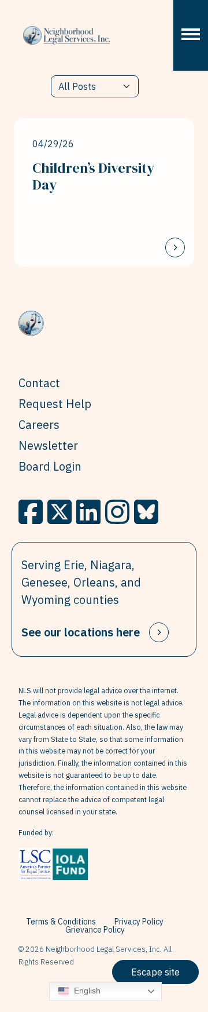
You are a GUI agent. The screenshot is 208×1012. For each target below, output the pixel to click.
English (86, 990)
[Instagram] (117, 512)
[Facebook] (30, 512)
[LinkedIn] (88, 512)
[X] (59, 512)
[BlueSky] (146, 512)
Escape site (155, 972)
